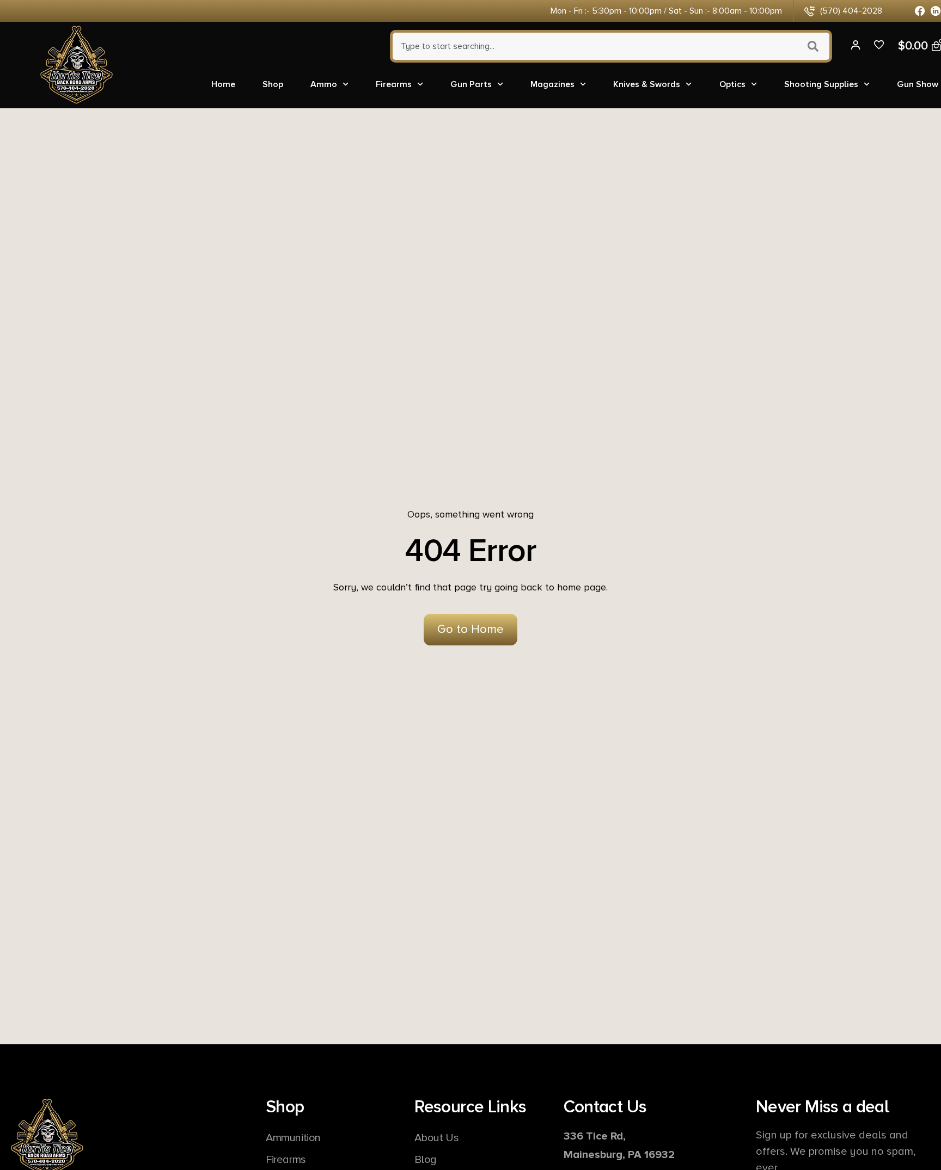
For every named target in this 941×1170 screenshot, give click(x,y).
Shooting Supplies (821, 84)
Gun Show (917, 84)
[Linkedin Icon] (936, 11)
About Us (436, 1137)
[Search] (814, 46)
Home (223, 84)
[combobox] (593, 46)
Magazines (552, 84)
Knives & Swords (646, 84)
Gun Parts (471, 84)
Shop (272, 84)
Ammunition (293, 1137)
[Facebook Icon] (920, 11)
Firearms (394, 84)
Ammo (323, 84)
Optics (732, 84)
